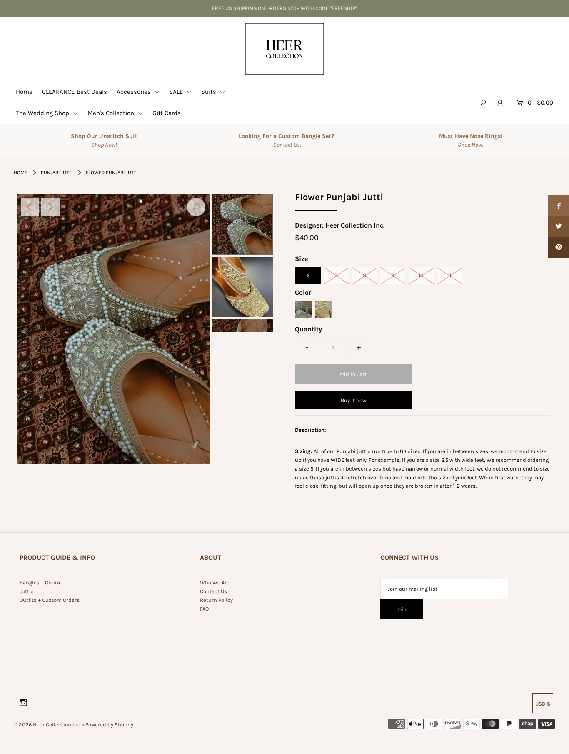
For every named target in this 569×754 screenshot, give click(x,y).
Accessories (134, 91)
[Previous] (30, 207)
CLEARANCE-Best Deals (74, 91)
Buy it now (353, 400)
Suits (209, 91)
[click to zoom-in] (196, 207)
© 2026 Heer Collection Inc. (47, 724)
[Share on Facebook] (558, 205)
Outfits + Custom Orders (50, 600)
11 (449, 275)
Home (24, 91)
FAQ (204, 609)
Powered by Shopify (109, 724)
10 (421, 275)
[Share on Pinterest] (558, 247)
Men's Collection (111, 113)
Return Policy (216, 600)
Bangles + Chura (40, 582)
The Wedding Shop (43, 113)
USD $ (542, 704)
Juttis (27, 591)
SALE (177, 91)
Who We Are (215, 582)
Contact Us (213, 591)
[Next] (50, 207)
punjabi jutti (56, 172)
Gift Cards (166, 113)
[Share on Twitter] (558, 226)
